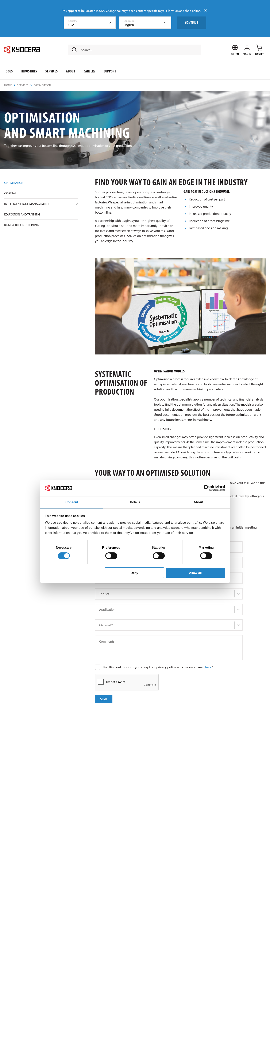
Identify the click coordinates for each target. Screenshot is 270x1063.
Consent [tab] (71, 502)
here (208, 667)
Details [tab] (135, 502)
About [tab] (198, 502)
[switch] (111, 555)
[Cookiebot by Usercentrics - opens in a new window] (206, 488)
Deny (134, 573)
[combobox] (90, 22)
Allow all (195, 573)
